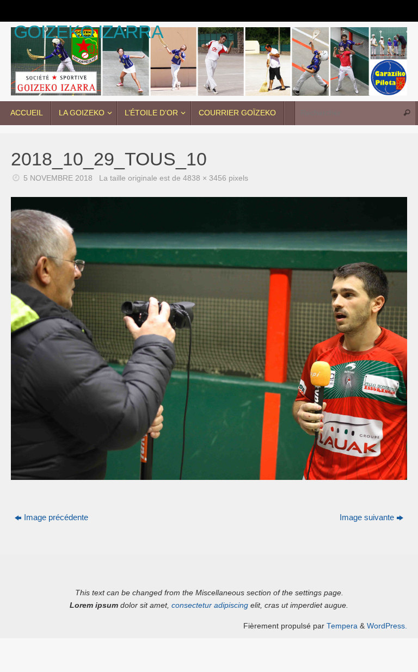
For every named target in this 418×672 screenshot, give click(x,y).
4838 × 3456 (204, 178)
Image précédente (56, 517)
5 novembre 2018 (58, 178)
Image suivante (367, 517)
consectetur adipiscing (209, 605)
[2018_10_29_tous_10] (209, 338)
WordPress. (387, 626)
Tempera (342, 626)
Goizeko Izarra (88, 32)
